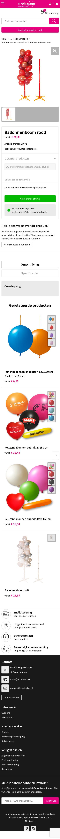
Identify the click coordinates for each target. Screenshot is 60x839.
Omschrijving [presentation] (30, 264)
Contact (5, 731)
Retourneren (7, 740)
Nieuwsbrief (7, 717)
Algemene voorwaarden (13, 755)
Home (4, 38)
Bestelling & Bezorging (13, 736)
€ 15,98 (12, 524)
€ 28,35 (12, 595)
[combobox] (25, 21)
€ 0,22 (11, 381)
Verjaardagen (21, 38)
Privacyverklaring (10, 764)
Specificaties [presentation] (29, 273)
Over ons (5, 712)
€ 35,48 (12, 452)
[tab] (29, 264)
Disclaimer (6, 768)
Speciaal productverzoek (30, 29)
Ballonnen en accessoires (14, 42)
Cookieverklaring (9, 760)
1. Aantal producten (17, 158)
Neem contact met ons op (17, 244)
